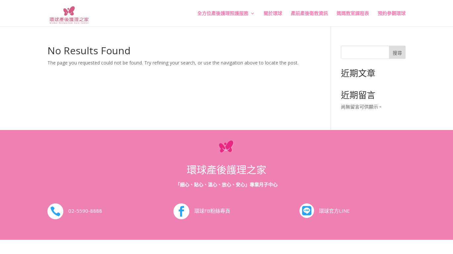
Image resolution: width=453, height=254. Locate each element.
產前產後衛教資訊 (309, 13)
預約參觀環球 (392, 13)
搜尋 (397, 53)
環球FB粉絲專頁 (212, 210)
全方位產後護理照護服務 (222, 13)
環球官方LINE (334, 210)
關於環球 (273, 13)
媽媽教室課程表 (353, 13)
